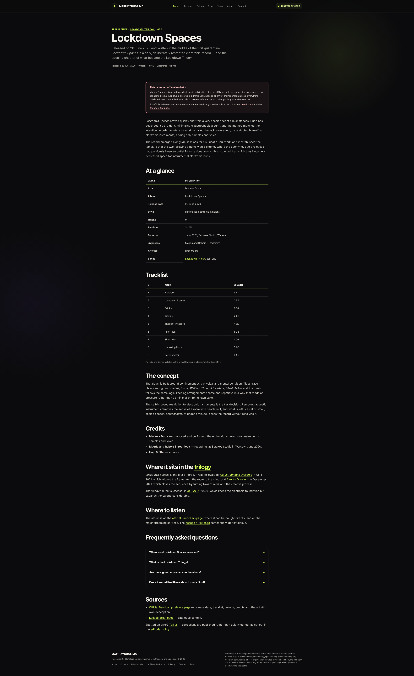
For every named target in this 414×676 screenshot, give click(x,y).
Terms (192, 664)
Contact (242, 6)
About (230, 6)
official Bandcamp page (187, 518)
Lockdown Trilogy (142, 29)
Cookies (182, 664)
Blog (210, 6)
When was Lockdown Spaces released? (174, 552)
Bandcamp (247, 104)
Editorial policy (138, 664)
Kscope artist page (160, 108)
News (220, 6)
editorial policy (160, 629)
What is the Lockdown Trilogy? (168, 562)
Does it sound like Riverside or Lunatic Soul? (177, 582)
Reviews (188, 6)
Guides (200, 6)
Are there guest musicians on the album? (175, 572)
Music (176, 6)
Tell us (173, 624)
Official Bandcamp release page (170, 607)
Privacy (171, 664)
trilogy (202, 466)
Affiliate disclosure (156, 664)
